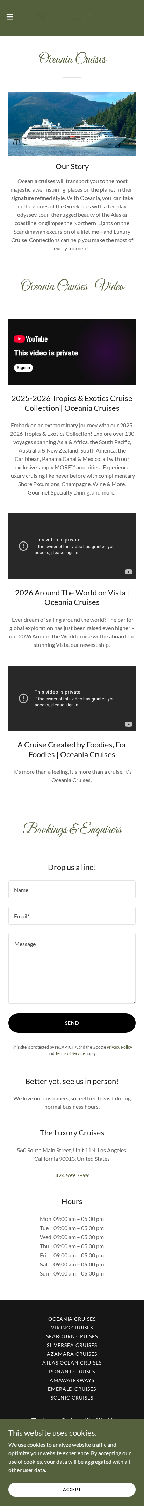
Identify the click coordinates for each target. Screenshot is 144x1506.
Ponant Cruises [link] (72, 1371)
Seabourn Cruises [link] (72, 1336)
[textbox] (72, 889)
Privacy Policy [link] (119, 1047)
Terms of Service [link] (70, 1053)
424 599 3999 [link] (72, 1175)
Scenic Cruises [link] (72, 1398)
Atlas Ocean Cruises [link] (72, 1363)
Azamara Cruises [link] (72, 1354)
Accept (72, 1489)
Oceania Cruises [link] (72, 1319)
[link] (72, 17)
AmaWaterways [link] (72, 1380)
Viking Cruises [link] (72, 1328)
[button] (13, 17)
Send (72, 1023)
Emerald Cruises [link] (72, 1389)
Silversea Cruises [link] (72, 1345)
